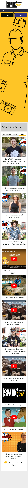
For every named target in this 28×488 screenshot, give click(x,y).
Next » (14, 465)
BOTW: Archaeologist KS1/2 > (14, 298)
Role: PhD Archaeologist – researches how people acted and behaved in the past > (14, 161)
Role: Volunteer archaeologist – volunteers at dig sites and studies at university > (14, 351)
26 (22, 462)
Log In (7, 15)
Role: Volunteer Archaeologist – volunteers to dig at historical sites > (14, 244)
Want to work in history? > (14, 405)
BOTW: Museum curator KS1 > (14, 430)
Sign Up (21, 15)
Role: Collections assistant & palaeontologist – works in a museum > (14, 456)
